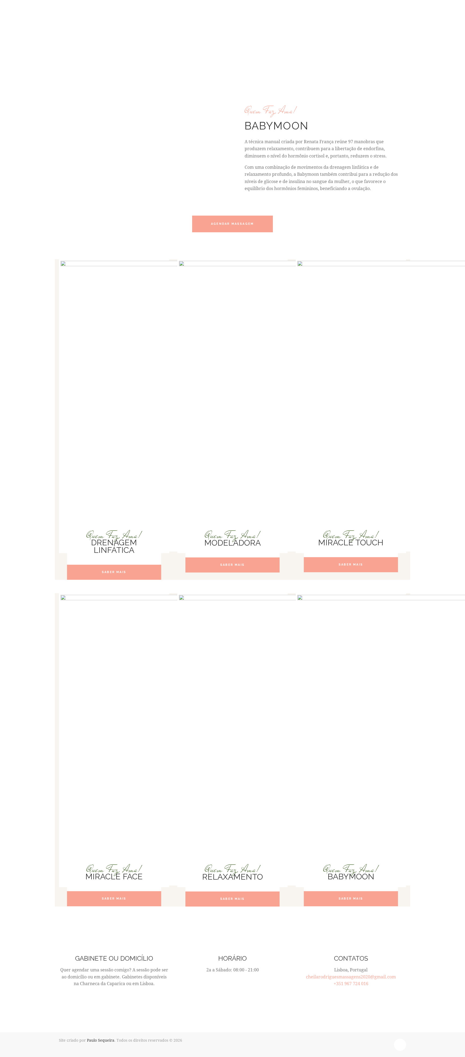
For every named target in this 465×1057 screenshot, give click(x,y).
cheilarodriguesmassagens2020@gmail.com (351, 976)
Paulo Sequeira (100, 1040)
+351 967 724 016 (351, 983)
